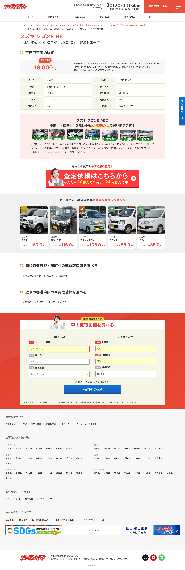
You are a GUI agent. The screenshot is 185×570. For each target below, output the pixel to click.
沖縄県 (169, 473)
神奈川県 (158, 448)
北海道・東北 (11, 445)
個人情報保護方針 (40, 520)
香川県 (69, 473)
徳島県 (59, 473)
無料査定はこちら (158, 6)
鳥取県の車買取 (33, 276)
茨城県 (97, 448)
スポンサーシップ (87, 520)
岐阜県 (69, 458)
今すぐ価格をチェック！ (182, 111)
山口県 (49, 473)
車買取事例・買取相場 (44, 25)
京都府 (117, 458)
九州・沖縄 (99, 469)
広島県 (63, 302)
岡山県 (51, 302)
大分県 (137, 473)
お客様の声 (30, 499)
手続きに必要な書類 (32, 424)
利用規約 (78, 382)
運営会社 (153, 17)
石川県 (29, 458)
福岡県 (97, 473)
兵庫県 (28, 302)
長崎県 (117, 473)
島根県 (40, 302)
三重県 (147, 458)
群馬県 (117, 448)
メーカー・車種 (42, 342)
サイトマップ (46, 499)
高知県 (8, 478)
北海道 (8, 448)
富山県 (19, 458)
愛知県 (8, 463)
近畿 (96, 455)
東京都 (147, 448)
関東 (96, 445)
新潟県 (8, 458)
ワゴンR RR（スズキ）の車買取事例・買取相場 (126, 25)
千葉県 (137, 448)
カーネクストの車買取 (87, 424)
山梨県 (49, 458)
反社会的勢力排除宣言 (63, 520)
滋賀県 (127, 458)
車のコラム (129, 17)
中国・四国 (10, 469)
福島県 (69, 448)
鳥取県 (122, 106)
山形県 (59, 448)
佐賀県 (107, 473)
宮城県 (39, 448)
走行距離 (39, 367)
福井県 (39, 458)
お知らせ (104, 520)
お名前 (105, 342)
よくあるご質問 (12, 499)
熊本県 (127, 473)
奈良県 (137, 458)
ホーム (30, 17)
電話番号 (106, 355)
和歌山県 (158, 458)
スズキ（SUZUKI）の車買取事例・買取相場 (79, 25)
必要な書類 (80, 17)
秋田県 (49, 448)
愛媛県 (79, 473)
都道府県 (106, 367)
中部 (7, 455)
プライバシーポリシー (92, 382)
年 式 (38, 355)
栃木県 (107, 448)
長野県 (59, 458)
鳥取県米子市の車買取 (57, 276)
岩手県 (29, 448)
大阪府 (97, 458)
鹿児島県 (158, 473)
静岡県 (79, 458)
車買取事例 (104, 17)
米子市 (130, 106)
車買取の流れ (54, 17)
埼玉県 (127, 448)
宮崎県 (147, 473)
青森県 (19, 448)
